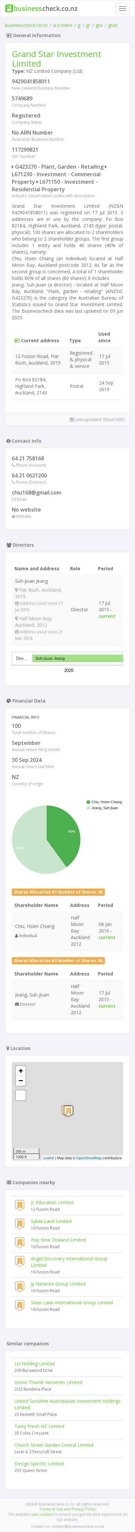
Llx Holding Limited (34, 1363)
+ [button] (21, 1071)
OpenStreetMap (89, 1157)
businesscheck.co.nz (26, 25)
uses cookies (42, 1514)
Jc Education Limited (52, 1202)
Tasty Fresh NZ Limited (39, 1426)
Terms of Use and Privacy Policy (67, 1508)
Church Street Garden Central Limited (53, 1445)
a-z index (62, 25)
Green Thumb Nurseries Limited (48, 1382)
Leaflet (48, 1157)
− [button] (21, 1081)
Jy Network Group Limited (58, 1284)
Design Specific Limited (39, 1463)
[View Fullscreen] (21, 1095)
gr (88, 25)
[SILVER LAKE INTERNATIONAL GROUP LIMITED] (68, 1111)
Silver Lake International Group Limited (72, 1302)
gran (113, 25)
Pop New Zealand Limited (58, 1240)
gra (99, 25)
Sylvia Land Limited (51, 1221)
